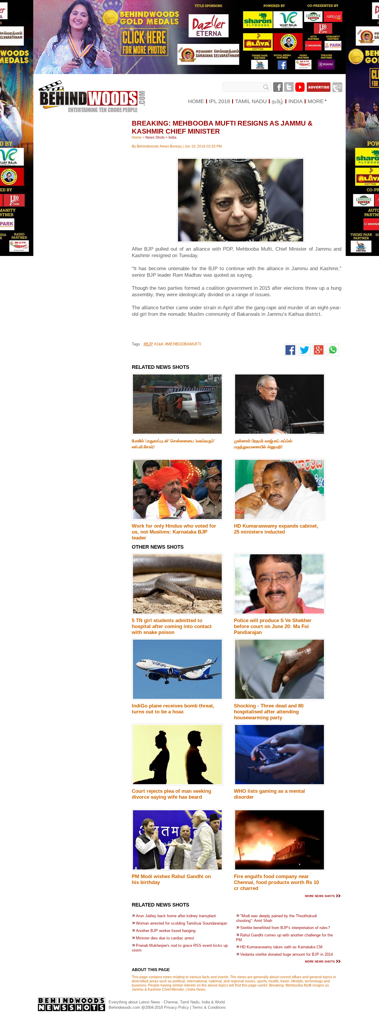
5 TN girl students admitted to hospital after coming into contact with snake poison (172, 626)
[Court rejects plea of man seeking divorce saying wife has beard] (177, 784)
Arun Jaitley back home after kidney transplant (176, 916)
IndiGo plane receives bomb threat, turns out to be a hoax (173, 709)
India (172, 137)
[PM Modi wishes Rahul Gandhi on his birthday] (177, 869)
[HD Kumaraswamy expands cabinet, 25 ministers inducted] (279, 519)
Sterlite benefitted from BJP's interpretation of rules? (285, 927)
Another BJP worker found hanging (165, 930)
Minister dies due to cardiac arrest (165, 938)
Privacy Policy (177, 1007)
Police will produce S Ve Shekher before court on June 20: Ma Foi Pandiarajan (272, 626)
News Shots (155, 137)
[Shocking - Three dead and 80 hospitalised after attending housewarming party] (279, 699)
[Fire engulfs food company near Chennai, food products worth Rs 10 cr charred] (279, 869)
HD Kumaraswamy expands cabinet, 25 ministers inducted (276, 529)
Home (137, 137)
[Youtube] (300, 87)
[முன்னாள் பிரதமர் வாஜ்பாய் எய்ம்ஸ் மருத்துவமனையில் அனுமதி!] (279, 434)
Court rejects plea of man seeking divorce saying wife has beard (171, 794)
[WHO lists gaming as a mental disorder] (279, 784)
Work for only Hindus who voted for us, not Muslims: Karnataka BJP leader (174, 532)
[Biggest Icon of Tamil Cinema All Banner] (189, 73)
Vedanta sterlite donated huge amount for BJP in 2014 (286, 954)
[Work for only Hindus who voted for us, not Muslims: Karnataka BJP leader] (177, 519)
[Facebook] (278, 87)
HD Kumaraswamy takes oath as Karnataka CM (281, 947)
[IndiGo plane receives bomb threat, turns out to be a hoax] (177, 699)
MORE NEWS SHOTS (320, 896)
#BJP (148, 344)
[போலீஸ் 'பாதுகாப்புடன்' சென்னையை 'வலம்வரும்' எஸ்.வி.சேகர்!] (177, 434)
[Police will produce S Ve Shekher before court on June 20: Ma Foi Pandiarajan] (279, 613)
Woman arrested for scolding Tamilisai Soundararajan (181, 923)
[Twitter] (289, 87)
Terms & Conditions (209, 1007)
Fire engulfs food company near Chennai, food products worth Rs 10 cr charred (276, 882)
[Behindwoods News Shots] (91, 91)
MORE (316, 101)
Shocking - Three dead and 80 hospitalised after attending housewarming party (268, 711)
